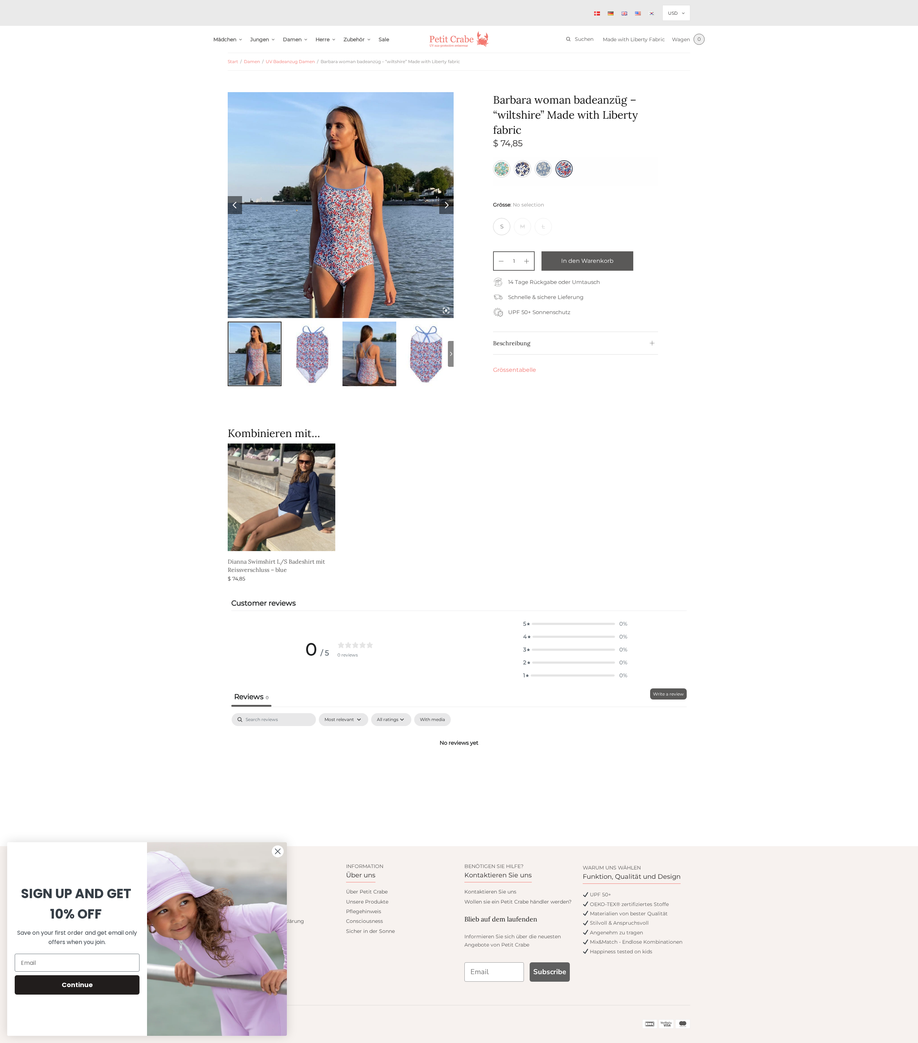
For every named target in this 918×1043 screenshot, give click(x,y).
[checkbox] (432, 719)
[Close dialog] (277, 851)
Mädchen (224, 39)
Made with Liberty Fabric (634, 39)
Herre (323, 39)
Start (233, 61)
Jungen (259, 39)
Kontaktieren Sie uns (490, 891)
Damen (292, 39)
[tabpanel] (459, 767)
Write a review (668, 694)
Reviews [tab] (251, 696)
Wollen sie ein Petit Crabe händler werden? (518, 902)
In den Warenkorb (587, 260)
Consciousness (364, 921)
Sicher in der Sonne (370, 931)
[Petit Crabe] (459, 39)
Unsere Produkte (367, 902)
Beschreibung (511, 343)
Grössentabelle (514, 369)
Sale (384, 39)
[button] (575, 624)
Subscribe (549, 972)
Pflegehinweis (363, 911)
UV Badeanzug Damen (290, 61)
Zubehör (354, 39)
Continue (77, 984)
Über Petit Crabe (367, 891)
